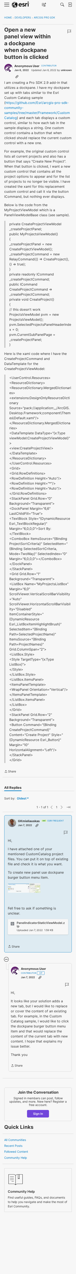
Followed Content (16, 1151)
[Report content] (69, 31)
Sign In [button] (38, 1113)
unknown (66, 70)
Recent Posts (13, 1145)
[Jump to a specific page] (68, 807)
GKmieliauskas (29, 821)
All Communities (15, 1140)
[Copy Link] (16, 76)
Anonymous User (26, 66)
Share (10, 772)
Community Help (15, 1157)
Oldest (22, 799)
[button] (24, 888)
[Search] (62, 4)
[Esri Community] (21, 4)
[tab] (13, 787)
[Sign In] (70, 4)
